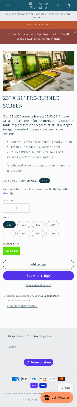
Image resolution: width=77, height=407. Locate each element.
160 (38, 224)
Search (11, 346)
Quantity (8, 200)
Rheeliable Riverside (23, 393)
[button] (8, 5)
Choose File (11, 250)
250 (23, 233)
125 (23, 224)
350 (52, 233)
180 (52, 224)
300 (38, 233)
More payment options (38, 285)
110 (9, 224)
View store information (22, 305)
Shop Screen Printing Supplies (29, 336)
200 (9, 233)
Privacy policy (29, 399)
